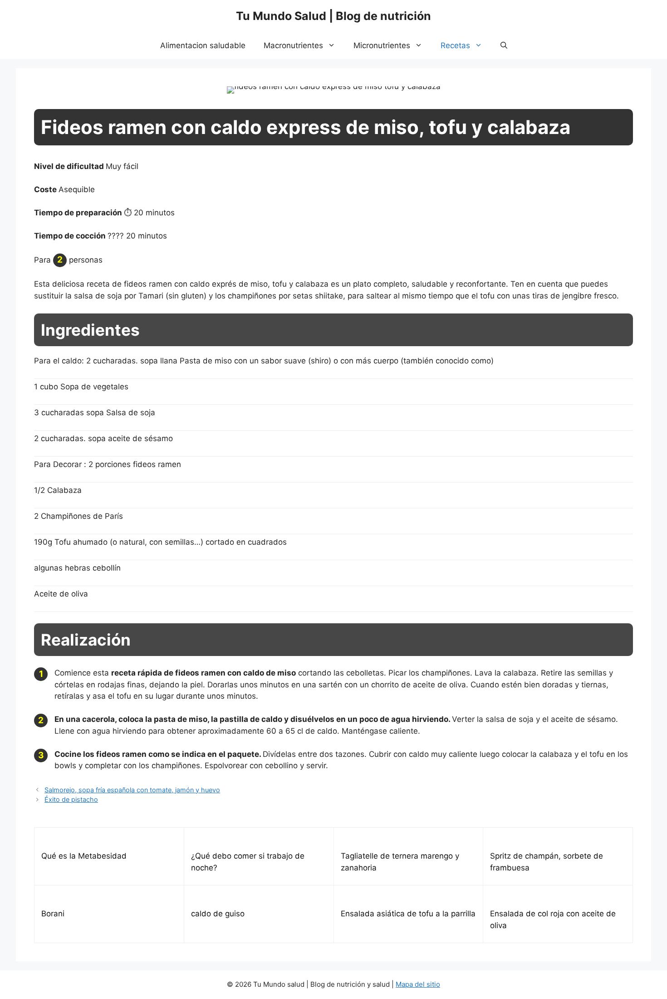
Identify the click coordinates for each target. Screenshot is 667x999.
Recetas (455, 45)
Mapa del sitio (418, 984)
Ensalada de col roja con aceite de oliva (553, 919)
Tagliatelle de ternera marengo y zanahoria (400, 861)
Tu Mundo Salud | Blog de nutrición (333, 16)
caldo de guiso (218, 913)
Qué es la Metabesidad (84, 855)
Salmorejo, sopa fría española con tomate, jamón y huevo (132, 790)
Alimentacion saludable (202, 45)
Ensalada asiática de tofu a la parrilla (408, 913)
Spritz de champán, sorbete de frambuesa (546, 861)
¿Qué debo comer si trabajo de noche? (247, 861)
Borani (52, 913)
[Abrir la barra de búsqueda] (503, 45)
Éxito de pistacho (71, 799)
